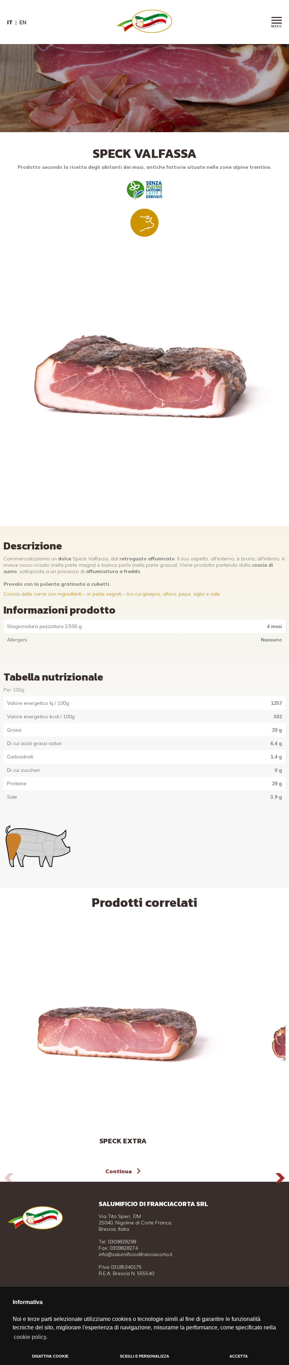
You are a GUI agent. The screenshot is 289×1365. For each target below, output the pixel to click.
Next (280, 1178)
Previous (9, 1178)
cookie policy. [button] (31, 1337)
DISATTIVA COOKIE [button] (50, 1356)
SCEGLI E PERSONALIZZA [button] (144, 1356)
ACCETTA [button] (238, 1356)
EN (22, 22)
